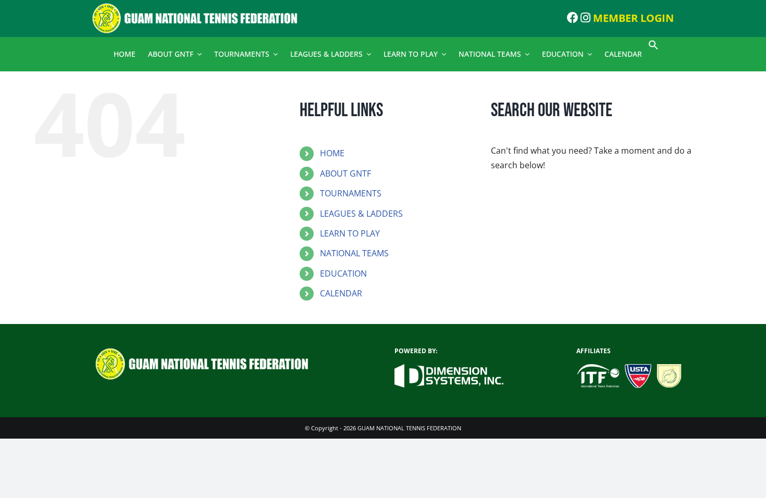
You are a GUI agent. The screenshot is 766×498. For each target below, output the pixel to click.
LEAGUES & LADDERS (361, 213)
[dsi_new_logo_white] (449, 368)
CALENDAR (341, 293)
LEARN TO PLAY (350, 233)
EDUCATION (343, 273)
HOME (332, 153)
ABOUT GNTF (345, 173)
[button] (653, 47)
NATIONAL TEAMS (354, 253)
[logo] (201, 7)
